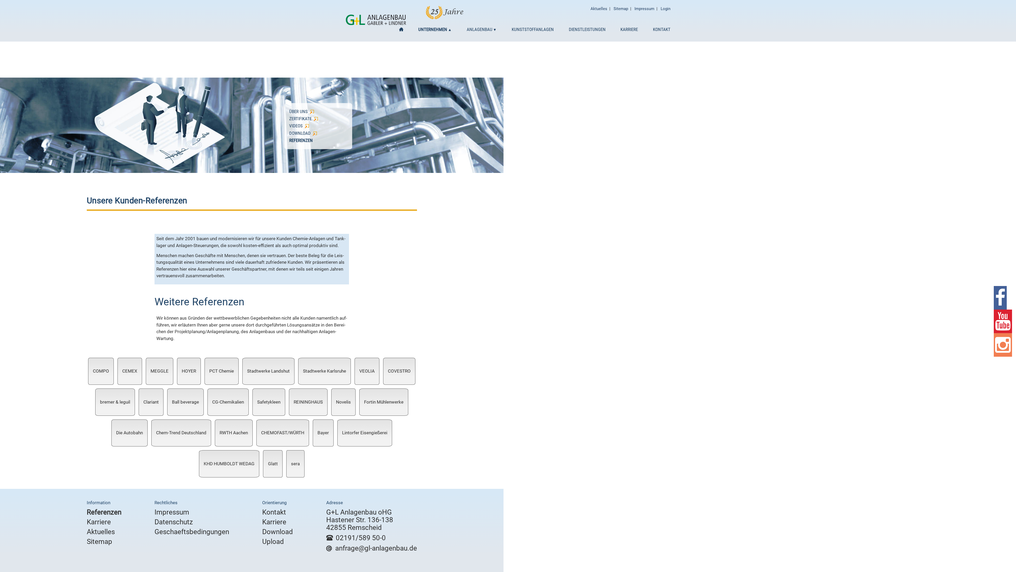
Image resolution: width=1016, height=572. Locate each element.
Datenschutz (174, 522)
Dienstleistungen (587, 29)
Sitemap (621, 9)
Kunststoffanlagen (533, 29)
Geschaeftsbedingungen (192, 532)
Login (665, 9)
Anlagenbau (479, 29)
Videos (296, 126)
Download (300, 133)
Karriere (629, 29)
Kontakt (661, 29)
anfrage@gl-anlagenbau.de (376, 548)
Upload (273, 542)
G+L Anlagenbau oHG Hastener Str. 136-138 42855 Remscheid (359, 519)
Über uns (298, 111)
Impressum (644, 9)
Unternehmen (432, 29)
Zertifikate (300, 118)
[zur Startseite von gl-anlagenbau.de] (376, 23)
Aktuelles (599, 9)
